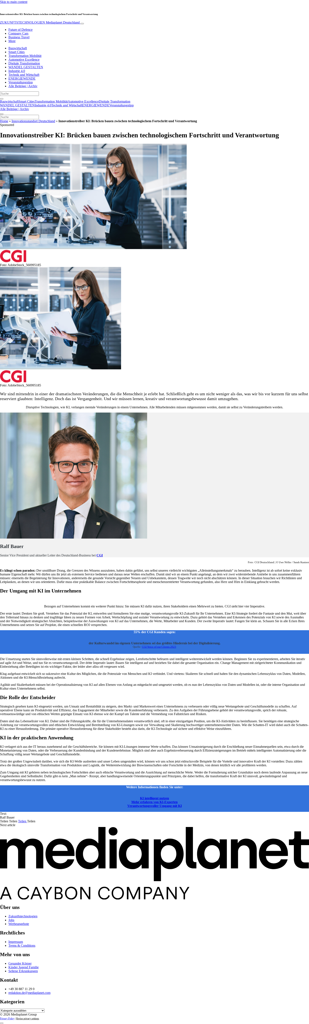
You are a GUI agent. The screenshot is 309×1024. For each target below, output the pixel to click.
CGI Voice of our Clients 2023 (159, 646)
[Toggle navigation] (82, 23)
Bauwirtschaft (17, 48)
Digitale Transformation (24, 63)
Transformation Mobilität (24, 56)
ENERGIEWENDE (22, 78)
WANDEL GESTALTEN (25, 67)
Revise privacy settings (27, 1018)
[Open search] (1, 98)
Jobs (11, 920)
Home (4, 121)
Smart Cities (16, 52)
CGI (99, 555)
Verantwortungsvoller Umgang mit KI (154, 806)
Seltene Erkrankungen (23, 971)
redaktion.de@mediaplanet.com (29, 993)
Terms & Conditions (21, 945)
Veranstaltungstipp (20, 82)
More (12, 41)
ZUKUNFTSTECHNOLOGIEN (40, 22)
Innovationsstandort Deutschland (33, 121)
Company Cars (18, 33)
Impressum (15, 942)
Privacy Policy (7, 1018)
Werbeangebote (18, 924)
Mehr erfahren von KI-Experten (154, 802)
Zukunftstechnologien (22, 916)
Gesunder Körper (20, 963)
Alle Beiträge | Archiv (22, 86)
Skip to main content (13, 2)
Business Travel (18, 37)
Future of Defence (20, 29)
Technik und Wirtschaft (23, 74)
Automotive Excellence (24, 59)
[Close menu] (1, 114)
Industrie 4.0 (16, 71)
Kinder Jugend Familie (23, 967)
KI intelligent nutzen (154, 798)
